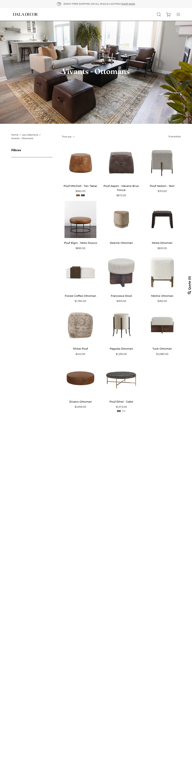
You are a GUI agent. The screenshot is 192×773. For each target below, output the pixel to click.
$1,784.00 (80, 301)
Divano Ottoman (80, 401)
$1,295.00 (121, 354)
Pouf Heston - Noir (162, 186)
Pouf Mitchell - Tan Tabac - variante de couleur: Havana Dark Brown (83, 195)
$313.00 (162, 191)
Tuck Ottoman (162, 348)
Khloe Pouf (80, 348)
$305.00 (121, 301)
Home (14, 134)
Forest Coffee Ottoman (80, 296)
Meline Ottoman (162, 296)
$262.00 (162, 301)
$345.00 (80, 354)
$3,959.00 (80, 406)
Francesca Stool (121, 296)
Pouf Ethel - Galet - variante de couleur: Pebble (119, 411)
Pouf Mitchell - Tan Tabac (80, 186)
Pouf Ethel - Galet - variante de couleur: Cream (124, 411)
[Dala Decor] (25, 14)
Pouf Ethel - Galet (121, 401)
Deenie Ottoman (121, 243)
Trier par (67, 136)
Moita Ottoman (162, 243)
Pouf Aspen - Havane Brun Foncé (121, 188)
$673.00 (121, 195)
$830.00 (81, 248)
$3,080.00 (162, 354)
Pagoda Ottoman (121, 348)
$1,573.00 (121, 406)
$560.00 (81, 191)
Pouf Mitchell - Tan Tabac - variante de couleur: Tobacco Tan (78, 195)
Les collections (30, 134)
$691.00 (162, 248)
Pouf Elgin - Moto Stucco (80, 243)
